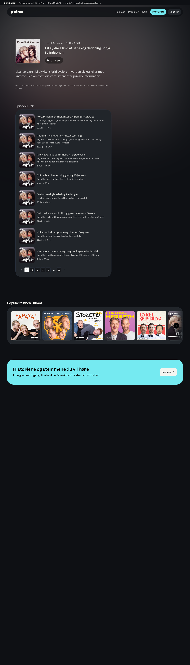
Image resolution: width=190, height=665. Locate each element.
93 (59, 270)
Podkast (120, 11)
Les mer (98, 3)
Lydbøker (133, 11)
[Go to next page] (64, 270)
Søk (144, 11)
